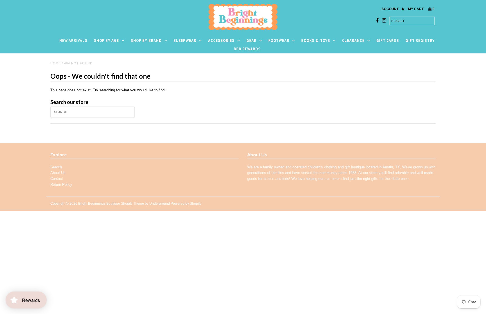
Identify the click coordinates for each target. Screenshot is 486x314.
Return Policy (61, 184)
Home (55, 63)
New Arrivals (73, 40)
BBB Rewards (247, 49)
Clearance (353, 40)
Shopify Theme (132, 203)
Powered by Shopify (186, 203)
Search (56, 167)
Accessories (221, 40)
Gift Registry (420, 40)
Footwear (278, 40)
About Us (58, 173)
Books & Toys (315, 40)
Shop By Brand (146, 40)
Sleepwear (185, 40)
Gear (251, 40)
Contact (56, 179)
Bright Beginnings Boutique (99, 203)
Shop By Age (106, 40)
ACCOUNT (390, 9)
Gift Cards (387, 40)
